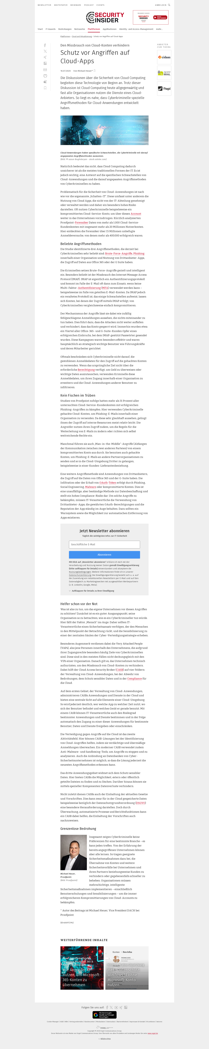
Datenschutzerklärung (80, 575)
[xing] (45, 57)
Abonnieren (104, 554)
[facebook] (45, 45)
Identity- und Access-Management (136, 29)
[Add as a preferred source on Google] (105, 1015)
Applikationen (109, 29)
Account (136, 213)
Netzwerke (79, 29)
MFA (105, 287)
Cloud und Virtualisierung (82, 36)
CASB (119, 669)
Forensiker (81, 222)
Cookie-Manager (53, 1022)
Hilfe (66, 1022)
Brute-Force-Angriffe (118, 253)
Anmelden (160, 5)
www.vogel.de (153, 1033)
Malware (90, 487)
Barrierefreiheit (123, 1022)
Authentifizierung (89, 287)
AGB (62, 1022)
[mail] (45, 69)
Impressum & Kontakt (137, 1022)
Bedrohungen (65, 29)
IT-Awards (51, 29)
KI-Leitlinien (150, 1022)
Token (112, 482)
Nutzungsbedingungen (80, 572)
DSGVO (140, 803)
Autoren (159, 1022)
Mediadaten (100, 1022)
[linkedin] (45, 63)
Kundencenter (90, 1022)
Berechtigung (86, 369)
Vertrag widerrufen (76, 1022)
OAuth (103, 482)
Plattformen (94, 29)
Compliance (134, 678)
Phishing (138, 253)
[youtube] (115, 1007)
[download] (45, 82)
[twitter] (45, 51)
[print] (45, 75)
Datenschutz (111, 1022)
